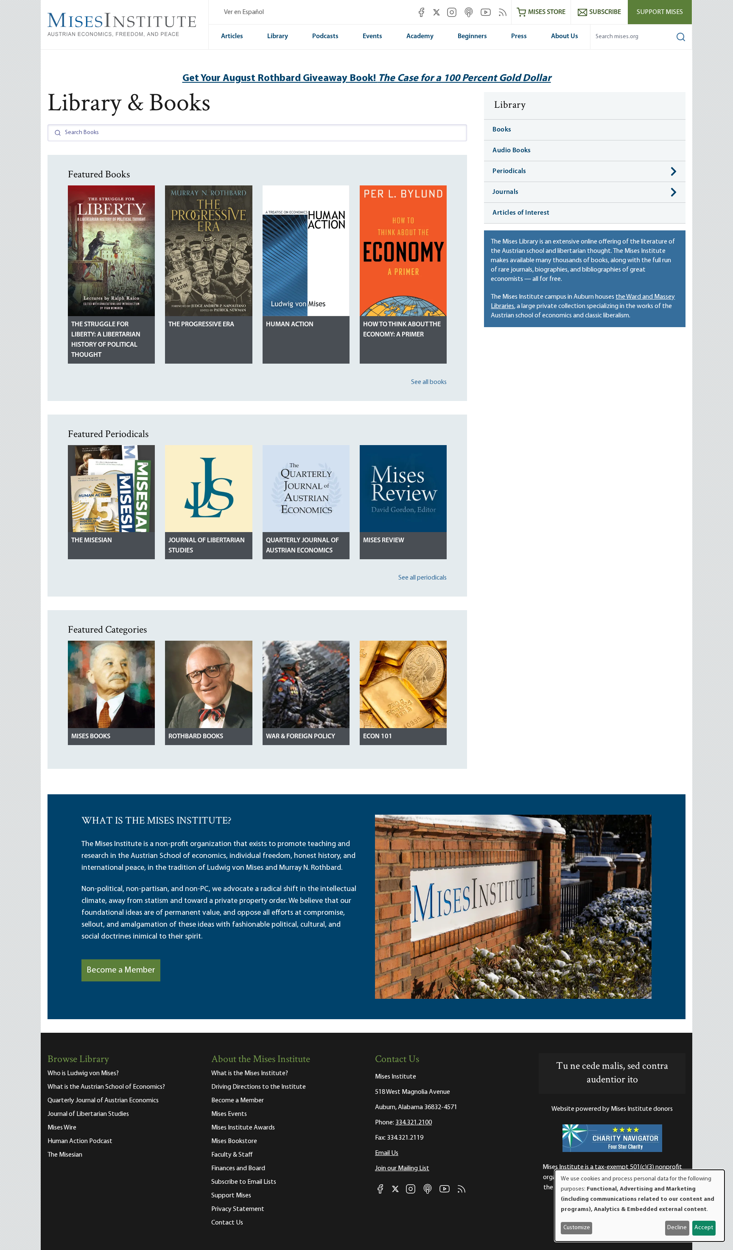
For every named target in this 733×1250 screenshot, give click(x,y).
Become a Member (121, 970)
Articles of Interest (520, 213)
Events (372, 36)
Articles (232, 36)
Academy (420, 36)
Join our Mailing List (402, 1168)
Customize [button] (576, 1228)
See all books (429, 382)
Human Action (289, 324)
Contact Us (227, 1222)
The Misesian (91, 540)
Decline (677, 1228)
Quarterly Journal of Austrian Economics (302, 545)
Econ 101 (377, 736)
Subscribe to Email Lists (243, 1182)
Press (519, 36)
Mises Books (90, 736)
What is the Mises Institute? (249, 1073)
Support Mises (660, 12)
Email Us (386, 1153)
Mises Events (229, 1114)
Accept (703, 1228)
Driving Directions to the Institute (258, 1087)
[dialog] (640, 1206)
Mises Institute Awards (243, 1127)
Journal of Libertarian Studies (206, 545)
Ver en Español (244, 12)
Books (501, 129)
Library (277, 36)
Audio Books (511, 150)
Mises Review (383, 540)
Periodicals (509, 171)
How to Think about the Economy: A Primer (402, 329)
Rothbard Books (195, 736)
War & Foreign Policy (300, 736)
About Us (564, 36)
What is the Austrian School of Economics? (106, 1087)
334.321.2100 (413, 1122)
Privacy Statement (237, 1209)
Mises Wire (62, 1127)
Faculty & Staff (232, 1155)
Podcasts (325, 36)
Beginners (472, 36)
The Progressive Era (201, 324)
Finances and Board (238, 1168)
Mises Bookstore (234, 1141)
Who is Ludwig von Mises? (83, 1073)
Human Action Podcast (80, 1141)
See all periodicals (422, 578)
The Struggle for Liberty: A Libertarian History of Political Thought (105, 340)
